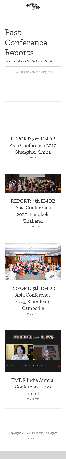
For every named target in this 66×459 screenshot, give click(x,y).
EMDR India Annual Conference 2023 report (33, 386)
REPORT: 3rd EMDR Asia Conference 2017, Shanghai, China (33, 145)
